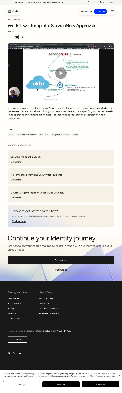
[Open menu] (112, 11)
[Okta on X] (14, 353)
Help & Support (46, 298)
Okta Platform (14, 298)
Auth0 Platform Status (49, 313)
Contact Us (44, 303)
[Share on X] (22, 37)
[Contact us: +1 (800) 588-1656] (88, 2)
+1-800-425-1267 (63, 331)
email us (46, 331)
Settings (21, 384)
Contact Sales (14, 318)
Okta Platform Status (48, 308)
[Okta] (13, 11)
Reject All (61, 384)
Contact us (100, 11)
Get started (86, 11)
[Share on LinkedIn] (16, 37)
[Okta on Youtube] (9, 353)
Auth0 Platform (14, 303)
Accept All (100, 384)
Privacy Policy (102, 376)
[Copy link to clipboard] (10, 37)
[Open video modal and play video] (61, 73)
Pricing (11, 308)
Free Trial (12, 313)
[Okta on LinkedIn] (19, 353)
